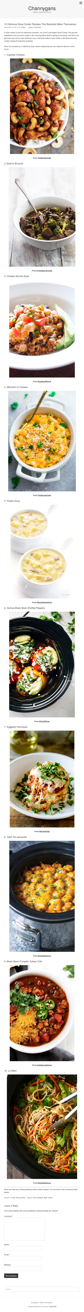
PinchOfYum (44, 721)
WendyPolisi (44, 831)
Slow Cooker (48, 1198)
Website (7, 1265)
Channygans (42, 7)
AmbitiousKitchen (44, 1065)
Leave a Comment (34, 27)
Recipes (40, 1198)
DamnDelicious (44, 956)
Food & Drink (20, 1198)
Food (13, 1198)
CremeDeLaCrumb (44, 270)
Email (7, 1254)
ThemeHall (52, 1306)
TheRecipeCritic (44, 158)
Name (7, 1244)
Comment (8, 1216)
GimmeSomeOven (44, 602)
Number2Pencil (44, 381)
